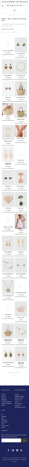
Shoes (3, 427)
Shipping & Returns (20, 396)
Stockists (3, 398)
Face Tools (4, 420)
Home (9, 15)
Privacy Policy (18, 403)
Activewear (17, 405)
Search (3, 394)
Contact (17, 394)
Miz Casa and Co (16, 457)
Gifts (2, 423)
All (2, 414)
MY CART (18, 5)
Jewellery (3, 416)
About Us (3, 396)
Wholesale (4, 399)
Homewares (4, 422)
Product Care (18, 399)
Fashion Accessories (20, 407)
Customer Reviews (6, 401)
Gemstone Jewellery (6, 403)
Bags (2, 418)
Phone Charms (5, 425)
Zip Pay (17, 401)
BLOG (3, 405)
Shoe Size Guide (19, 398)
